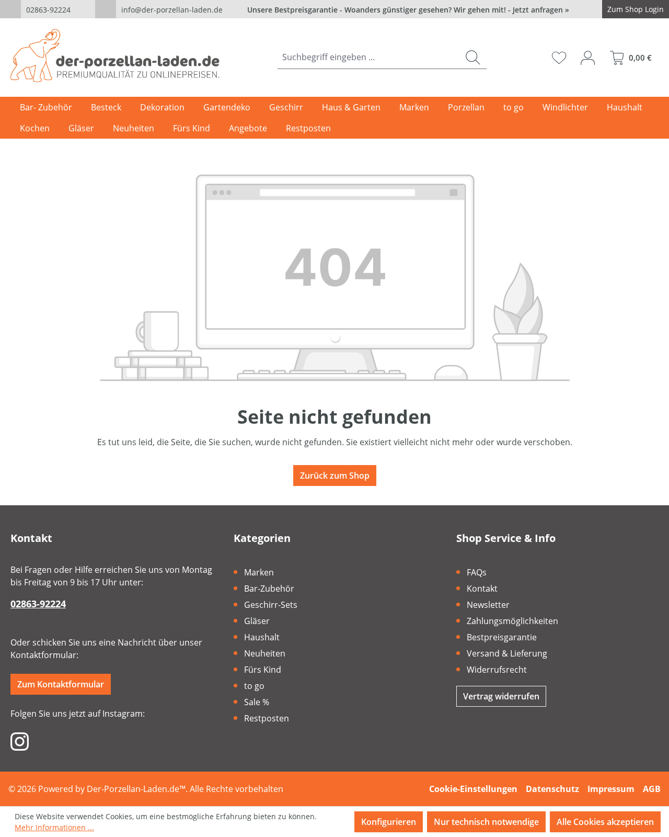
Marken (259, 572)
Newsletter (488, 604)
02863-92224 (48, 10)
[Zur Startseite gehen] (115, 55)
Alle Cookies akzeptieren (605, 822)
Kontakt (482, 588)
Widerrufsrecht (497, 669)
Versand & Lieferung (507, 653)
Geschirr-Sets (270, 604)
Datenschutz (552, 789)
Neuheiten (264, 653)
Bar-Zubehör (269, 588)
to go (254, 686)
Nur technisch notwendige (486, 822)
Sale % (256, 702)
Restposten (266, 718)
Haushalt (262, 637)
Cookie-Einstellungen (473, 789)
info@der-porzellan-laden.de (172, 10)
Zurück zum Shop (335, 475)
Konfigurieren (388, 822)
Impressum (611, 789)
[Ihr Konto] (587, 58)
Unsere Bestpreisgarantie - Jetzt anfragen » (408, 10)
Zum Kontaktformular (60, 684)
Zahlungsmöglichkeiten (512, 621)
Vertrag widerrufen (501, 696)
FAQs (477, 572)
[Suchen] (473, 57)
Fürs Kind (262, 669)
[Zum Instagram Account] (19, 740)
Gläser (257, 621)
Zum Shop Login (635, 9)
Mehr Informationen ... (54, 827)
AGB (652, 789)
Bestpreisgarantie (502, 637)
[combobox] (368, 57)
